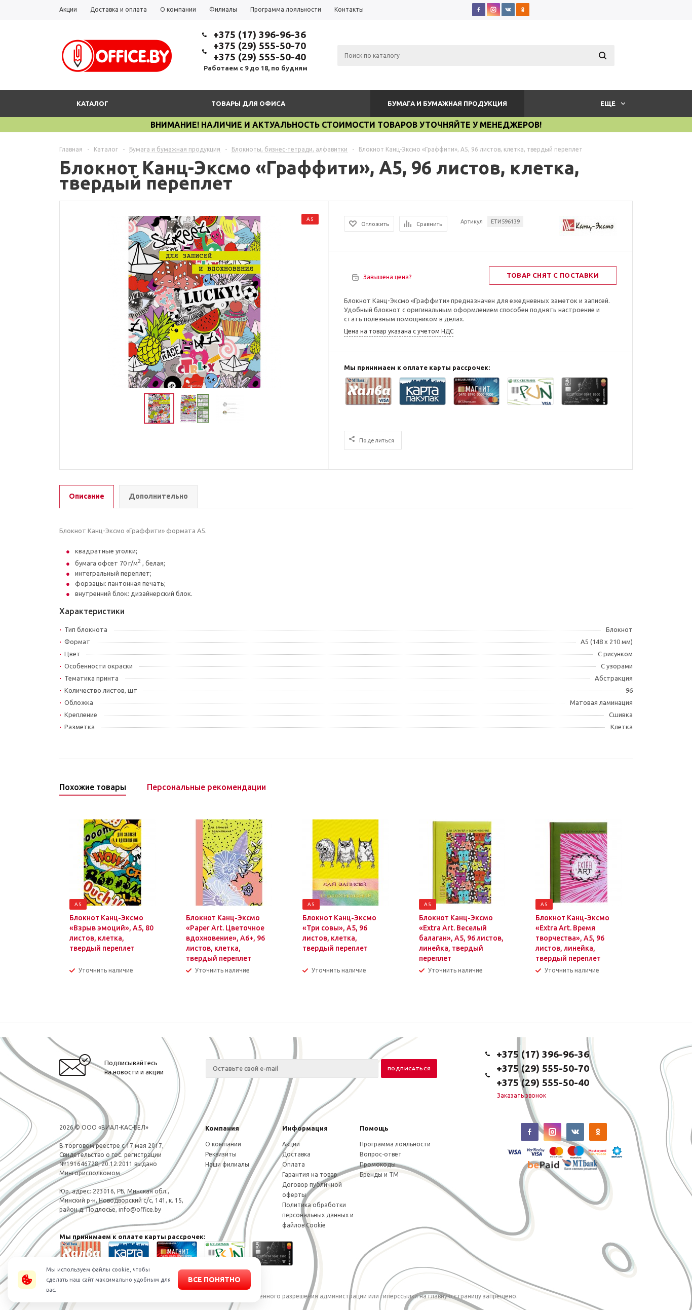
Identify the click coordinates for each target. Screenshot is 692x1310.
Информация (305, 1128)
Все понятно (214, 1280)
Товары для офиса (248, 103)
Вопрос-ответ (381, 1154)
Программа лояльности (395, 1144)
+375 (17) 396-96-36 (259, 34)
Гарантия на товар (309, 1174)
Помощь (374, 1128)
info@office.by (140, 1209)
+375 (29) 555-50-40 (259, 56)
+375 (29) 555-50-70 (259, 45)
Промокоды (378, 1164)
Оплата (293, 1164)
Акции (291, 1144)
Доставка (296, 1154)
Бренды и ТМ (379, 1174)
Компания (222, 1128)
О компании (223, 1144)
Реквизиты (221, 1154)
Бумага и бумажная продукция (447, 103)
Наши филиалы (227, 1164)
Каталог (92, 103)
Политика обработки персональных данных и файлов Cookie (318, 1215)
